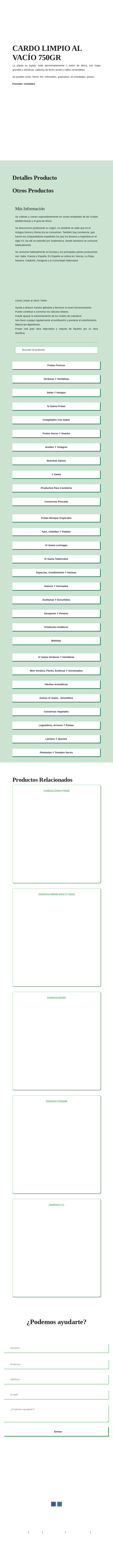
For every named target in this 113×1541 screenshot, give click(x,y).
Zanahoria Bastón (56, 997)
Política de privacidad (16, 1532)
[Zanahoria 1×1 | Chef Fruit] (56, 1212)
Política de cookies (54, 1532)
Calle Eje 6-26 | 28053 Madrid (56, 1525)
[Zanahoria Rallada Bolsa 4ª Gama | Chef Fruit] (56, 902)
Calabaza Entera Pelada (56, 790)
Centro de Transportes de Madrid (56, 1521)
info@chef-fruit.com (61, 1517)
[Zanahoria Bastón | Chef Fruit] (56, 1006)
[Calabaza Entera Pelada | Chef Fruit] (56, 799)
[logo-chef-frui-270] (56, 1461)
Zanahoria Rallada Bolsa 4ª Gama (56, 894)
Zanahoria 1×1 (56, 1204)
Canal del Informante (77, 1532)
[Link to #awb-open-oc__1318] (107, 20)
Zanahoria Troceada (56, 1101)
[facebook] (53, 1504)
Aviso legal (36, 1532)
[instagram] (59, 1504)
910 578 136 (58, 1512)
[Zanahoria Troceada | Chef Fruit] (56, 1109)
